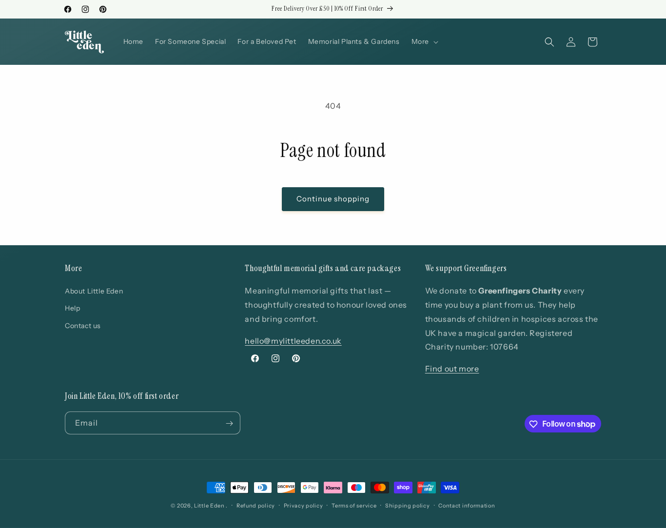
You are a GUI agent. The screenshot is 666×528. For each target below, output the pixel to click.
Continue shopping (333, 198)
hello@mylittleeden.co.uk (293, 341)
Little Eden (209, 505)
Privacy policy (303, 505)
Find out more (452, 368)
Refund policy (255, 505)
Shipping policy (407, 505)
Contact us (83, 325)
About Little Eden (94, 291)
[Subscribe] (229, 423)
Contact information (466, 505)
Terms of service (354, 505)
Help (72, 308)
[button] (424, 41)
